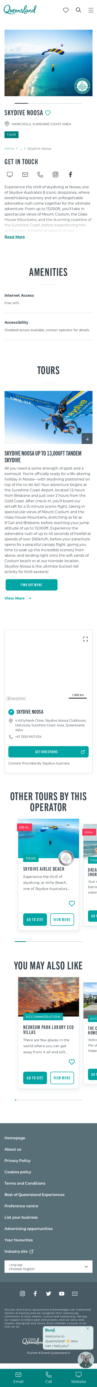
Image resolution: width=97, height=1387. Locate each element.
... (21, 148)
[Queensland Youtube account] (61, 1293)
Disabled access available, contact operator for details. (47, 330)
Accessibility (16, 322)
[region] (48, 522)
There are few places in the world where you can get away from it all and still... (46, 1045)
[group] (48, 880)
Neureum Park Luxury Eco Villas (48, 1029)
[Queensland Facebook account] (35, 1293)
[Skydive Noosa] (48, 63)
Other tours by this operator (48, 801)
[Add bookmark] (48, 113)
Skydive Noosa (24, 112)
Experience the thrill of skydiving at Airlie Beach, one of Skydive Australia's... (46, 882)
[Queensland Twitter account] (48, 1293)
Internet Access (19, 295)
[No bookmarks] (66, 10)
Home (9, 148)
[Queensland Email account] (74, 1293)
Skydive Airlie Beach (44, 868)
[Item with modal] (48, 63)
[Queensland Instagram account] (22, 1293)
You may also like (48, 964)
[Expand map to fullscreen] (85, 639)
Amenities (48, 271)
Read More (15, 237)
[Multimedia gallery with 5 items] (48, 67)
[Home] (20, 12)
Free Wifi (12, 303)
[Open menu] (90, 10)
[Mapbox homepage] (16, 698)
